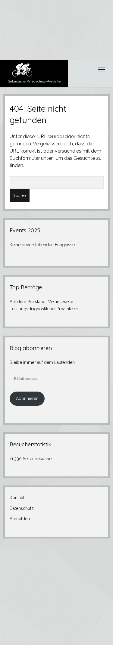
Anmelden (20, 518)
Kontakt (17, 497)
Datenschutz (22, 508)
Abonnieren (27, 398)
